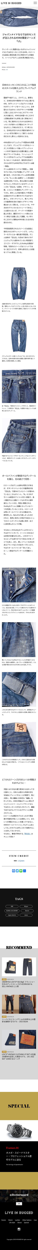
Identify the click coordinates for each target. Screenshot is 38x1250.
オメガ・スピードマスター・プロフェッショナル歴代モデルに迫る (19, 1156)
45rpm (26, 906)
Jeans (26, 915)
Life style (12, 1222)
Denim (27, 911)
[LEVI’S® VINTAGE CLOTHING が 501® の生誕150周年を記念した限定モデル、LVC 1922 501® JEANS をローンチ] (19, 1039)
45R (7, 69)
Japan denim (12, 915)
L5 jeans (21, 861)
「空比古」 (27, 833)
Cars (35, 1220)
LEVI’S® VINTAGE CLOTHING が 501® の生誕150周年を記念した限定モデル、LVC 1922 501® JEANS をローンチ (19, 1056)
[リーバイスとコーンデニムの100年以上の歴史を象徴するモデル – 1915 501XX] (19, 1004)
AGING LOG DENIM (12, 911)
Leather (17, 1220)
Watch (10, 1220)
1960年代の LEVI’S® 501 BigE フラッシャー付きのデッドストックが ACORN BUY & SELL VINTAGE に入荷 (18, 984)
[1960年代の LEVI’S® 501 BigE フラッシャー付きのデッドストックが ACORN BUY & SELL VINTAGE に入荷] (19, 966)
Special (26, 1222)
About (19, 1222)
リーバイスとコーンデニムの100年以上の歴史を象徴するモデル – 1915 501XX (18, 1020)
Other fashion (26, 1220)
